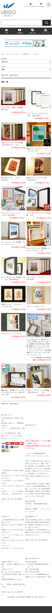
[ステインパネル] (38, 134)
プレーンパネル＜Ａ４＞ (36, 306)
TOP (6, 33)
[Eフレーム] (38, 99)
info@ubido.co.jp (39, 453)
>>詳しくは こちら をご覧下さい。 (37, 540)
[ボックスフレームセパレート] (38, 234)
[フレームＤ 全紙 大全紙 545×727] (13, 96)
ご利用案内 (19, 33)
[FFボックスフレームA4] (38, 376)
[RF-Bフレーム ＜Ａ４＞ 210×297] (13, 166)
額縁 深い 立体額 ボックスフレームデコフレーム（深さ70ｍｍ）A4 (13, 392)
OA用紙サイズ (26, 54)
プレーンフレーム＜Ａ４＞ (11, 334)
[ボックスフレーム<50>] (13, 266)
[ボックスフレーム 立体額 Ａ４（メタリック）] (13, 231)
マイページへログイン (31, 6)
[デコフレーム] (13, 376)
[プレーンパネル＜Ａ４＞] (38, 295)
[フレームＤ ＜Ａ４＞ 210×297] (38, 266)
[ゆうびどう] (8, 16)
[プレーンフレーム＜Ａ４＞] (13, 322)
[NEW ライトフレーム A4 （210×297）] (38, 166)
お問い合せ (32, 33)
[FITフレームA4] (13, 198)
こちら (10, 572)
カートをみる (40, 6)
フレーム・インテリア (13, 54)
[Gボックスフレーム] (13, 131)
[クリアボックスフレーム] (38, 198)
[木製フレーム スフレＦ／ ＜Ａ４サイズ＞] (13, 294)
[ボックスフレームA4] (38, 325)
